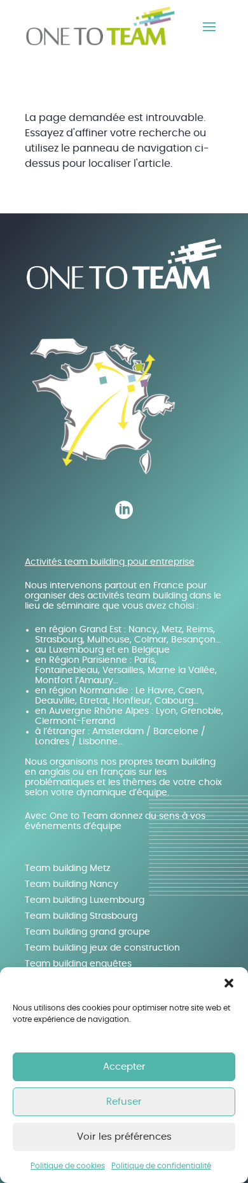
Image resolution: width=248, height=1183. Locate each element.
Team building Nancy (71, 884)
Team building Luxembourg (84, 900)
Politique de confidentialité (161, 1166)
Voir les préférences (124, 1137)
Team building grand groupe (87, 932)
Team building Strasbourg (81, 916)
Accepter (124, 1067)
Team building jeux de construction (102, 948)
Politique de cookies (68, 1166)
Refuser (124, 1102)
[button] (229, 983)
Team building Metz (67, 868)
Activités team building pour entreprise (110, 562)
